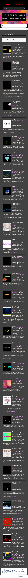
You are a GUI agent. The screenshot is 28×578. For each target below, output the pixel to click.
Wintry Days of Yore (17, 222)
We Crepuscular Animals (16, 483)
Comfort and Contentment (16, 204)
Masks (14, 362)
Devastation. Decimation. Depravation (15, 62)
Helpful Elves (16, 517)
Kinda (14, 326)
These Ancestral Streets (16, 343)
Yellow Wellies (16, 44)
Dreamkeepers (16, 80)
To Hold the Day (16, 379)
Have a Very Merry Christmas (17, 534)
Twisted (14, 136)
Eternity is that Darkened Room (16, 307)
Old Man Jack (16, 273)
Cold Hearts (15, 153)
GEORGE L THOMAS (14, 4)
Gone (13, 415)
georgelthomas (18, 46)
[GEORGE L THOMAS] (14, 17)
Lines (13, 239)
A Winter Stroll (16, 500)
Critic (13, 119)
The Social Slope (17, 432)
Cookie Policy (4, 572)
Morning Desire (16, 448)
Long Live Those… (17, 465)
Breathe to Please (17, 256)
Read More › (10, 57)
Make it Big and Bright (15, 552)
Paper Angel (15, 169)
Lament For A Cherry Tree (16, 396)
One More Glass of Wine (16, 102)
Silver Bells (15, 186)
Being (13, 290)
